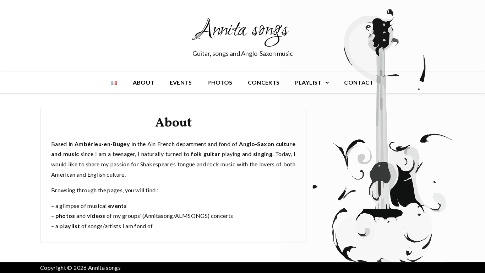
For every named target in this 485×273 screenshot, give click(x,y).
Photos (219, 82)
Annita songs (242, 31)
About (143, 82)
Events (181, 82)
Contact (358, 82)
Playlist (308, 82)
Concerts (264, 82)
